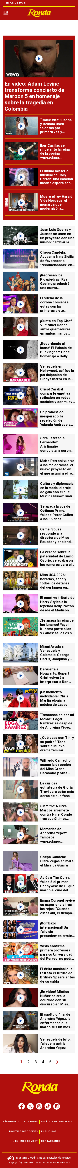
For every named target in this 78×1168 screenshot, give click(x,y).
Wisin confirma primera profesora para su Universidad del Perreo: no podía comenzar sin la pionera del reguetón (57, 956)
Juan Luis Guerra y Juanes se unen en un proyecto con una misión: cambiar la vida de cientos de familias (57, 240)
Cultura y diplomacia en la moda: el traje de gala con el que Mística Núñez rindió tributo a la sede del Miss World (57, 494)
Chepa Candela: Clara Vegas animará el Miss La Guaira (56, 861)
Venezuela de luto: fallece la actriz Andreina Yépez (55, 1043)
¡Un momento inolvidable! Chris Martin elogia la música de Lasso (54, 698)
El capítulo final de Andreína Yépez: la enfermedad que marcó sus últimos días (55, 1022)
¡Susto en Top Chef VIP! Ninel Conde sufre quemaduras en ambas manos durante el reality (56, 329)
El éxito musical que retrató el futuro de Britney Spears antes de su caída (57, 975)
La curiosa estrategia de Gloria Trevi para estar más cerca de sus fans (57, 789)
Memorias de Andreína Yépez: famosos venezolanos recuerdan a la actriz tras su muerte (57, 839)
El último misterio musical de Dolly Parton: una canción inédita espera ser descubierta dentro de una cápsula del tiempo (56, 183)
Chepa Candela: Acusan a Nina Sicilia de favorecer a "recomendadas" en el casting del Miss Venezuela (57, 262)
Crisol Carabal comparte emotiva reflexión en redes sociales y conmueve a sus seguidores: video (57, 399)
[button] (5, 13)
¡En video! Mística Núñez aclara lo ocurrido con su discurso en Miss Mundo (54, 1000)
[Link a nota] (39, 58)
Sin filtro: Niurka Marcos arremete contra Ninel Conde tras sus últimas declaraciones (56, 814)
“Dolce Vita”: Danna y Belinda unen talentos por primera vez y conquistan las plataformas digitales (56, 132)
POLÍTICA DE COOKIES (23, 1131)
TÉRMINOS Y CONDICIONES (20, 1121)
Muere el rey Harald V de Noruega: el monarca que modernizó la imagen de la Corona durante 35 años (56, 206)
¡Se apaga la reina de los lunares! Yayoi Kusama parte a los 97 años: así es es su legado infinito (57, 628)
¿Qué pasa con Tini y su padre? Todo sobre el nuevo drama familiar (57, 743)
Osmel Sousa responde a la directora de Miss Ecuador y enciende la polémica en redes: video (57, 539)
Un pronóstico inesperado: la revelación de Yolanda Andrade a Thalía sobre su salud (55, 422)
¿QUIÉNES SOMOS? (25, 1141)
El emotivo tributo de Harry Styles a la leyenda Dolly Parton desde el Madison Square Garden (57, 606)
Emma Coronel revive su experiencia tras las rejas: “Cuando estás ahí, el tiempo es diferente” (57, 908)
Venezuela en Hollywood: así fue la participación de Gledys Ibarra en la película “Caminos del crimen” (57, 376)
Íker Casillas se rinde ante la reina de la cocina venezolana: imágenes (55, 153)
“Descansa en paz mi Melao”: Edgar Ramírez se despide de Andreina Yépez (57, 721)
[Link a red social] (21, 1106)
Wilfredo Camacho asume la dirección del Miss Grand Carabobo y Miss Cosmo (55, 768)
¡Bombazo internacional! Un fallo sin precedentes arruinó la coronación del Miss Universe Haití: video (57, 935)
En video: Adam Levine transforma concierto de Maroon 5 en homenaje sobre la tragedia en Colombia (34, 96)
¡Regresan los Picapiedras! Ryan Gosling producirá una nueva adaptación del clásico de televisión (57, 285)
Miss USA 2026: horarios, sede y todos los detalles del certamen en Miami (54, 583)
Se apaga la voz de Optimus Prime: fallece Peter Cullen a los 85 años (56, 512)
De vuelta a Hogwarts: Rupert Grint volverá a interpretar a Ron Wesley (54, 677)
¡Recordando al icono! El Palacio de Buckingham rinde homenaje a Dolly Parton (56, 351)
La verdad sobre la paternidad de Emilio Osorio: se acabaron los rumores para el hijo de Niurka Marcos (56, 562)
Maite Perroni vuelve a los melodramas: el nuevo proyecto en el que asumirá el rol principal (57, 469)
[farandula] (39, 13)
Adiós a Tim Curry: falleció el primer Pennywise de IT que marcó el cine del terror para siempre (57, 885)
